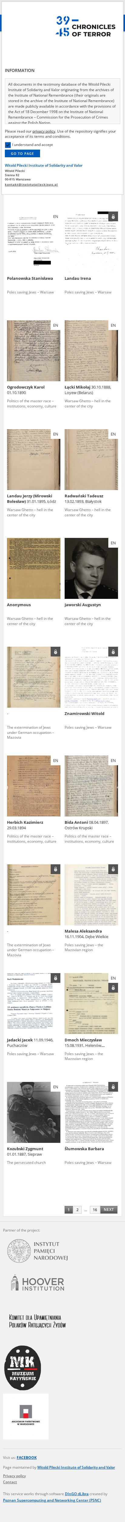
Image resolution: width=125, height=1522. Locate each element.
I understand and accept (32, 144)
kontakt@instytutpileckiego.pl (31, 185)
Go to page (22, 153)
